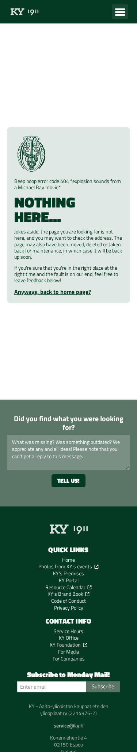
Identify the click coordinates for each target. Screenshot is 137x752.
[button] (120, 11)
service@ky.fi (68, 725)
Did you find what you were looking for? (68, 423)
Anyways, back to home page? (52, 291)
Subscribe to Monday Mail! (68, 674)
